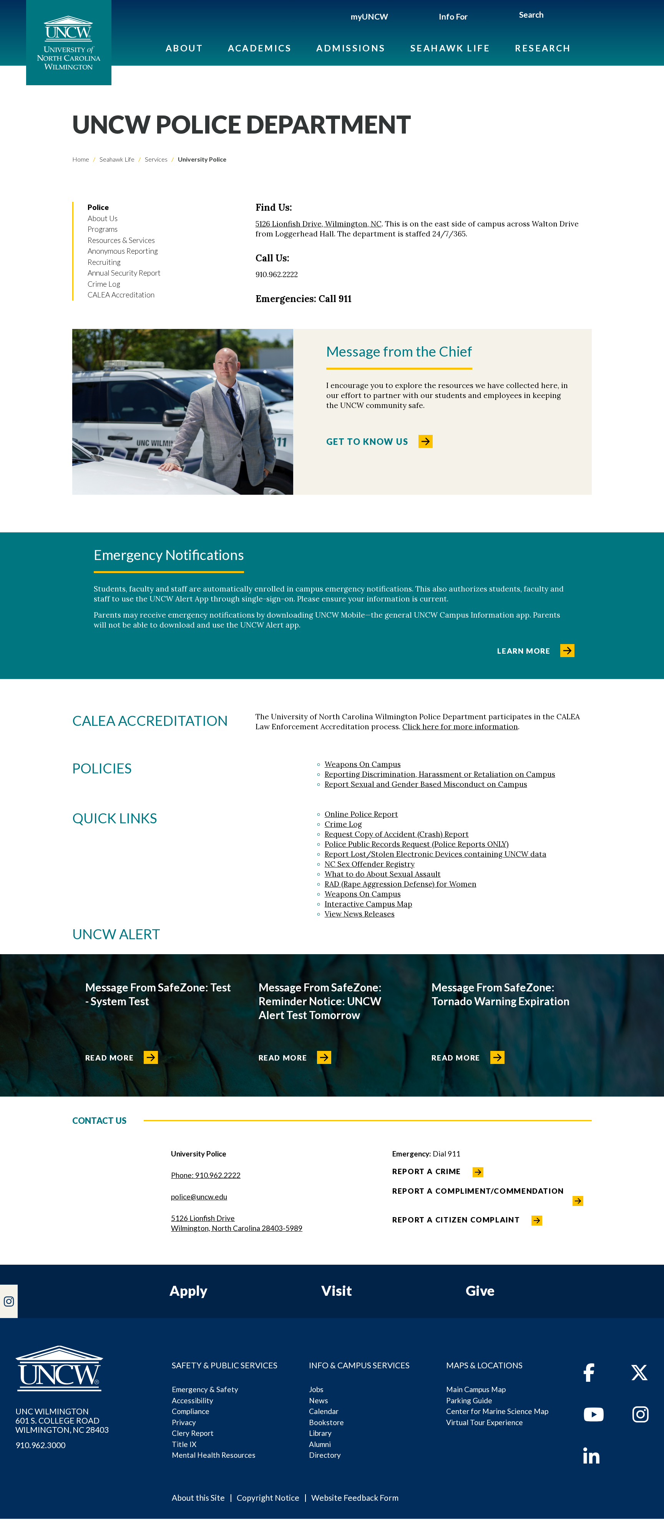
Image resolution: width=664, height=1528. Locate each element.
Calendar (324, 1411)
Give (480, 1290)
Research (543, 48)
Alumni (320, 1444)
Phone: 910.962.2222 (206, 1175)
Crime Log (104, 283)
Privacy (184, 1422)
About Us (103, 218)
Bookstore (326, 1422)
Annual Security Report (124, 272)
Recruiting (104, 262)
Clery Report (193, 1433)
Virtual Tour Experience (484, 1422)
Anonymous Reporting (123, 250)
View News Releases (360, 913)
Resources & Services (121, 240)
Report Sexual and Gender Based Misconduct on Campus (426, 784)
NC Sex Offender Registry (370, 864)
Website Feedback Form (354, 1497)
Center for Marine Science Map (497, 1411)
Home (80, 159)
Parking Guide (469, 1400)
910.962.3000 (40, 1445)
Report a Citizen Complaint (456, 1219)
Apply (188, 1290)
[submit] (553, 15)
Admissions (351, 48)
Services (156, 159)
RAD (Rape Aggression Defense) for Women (400, 884)
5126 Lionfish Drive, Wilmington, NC (319, 223)
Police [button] (98, 207)
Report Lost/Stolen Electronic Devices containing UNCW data (435, 854)
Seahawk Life (450, 48)
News (318, 1400)
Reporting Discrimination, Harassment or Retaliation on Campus (440, 774)
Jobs (316, 1389)
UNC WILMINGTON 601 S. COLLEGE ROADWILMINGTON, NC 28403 (62, 1420)
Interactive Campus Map (368, 904)
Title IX (184, 1444)
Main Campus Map (476, 1389)
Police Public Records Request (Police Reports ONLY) (417, 844)
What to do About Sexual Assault (383, 874)
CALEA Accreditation (121, 294)
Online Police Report (361, 814)
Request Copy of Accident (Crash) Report (397, 834)
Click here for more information (460, 726)
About (184, 48)
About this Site (198, 1497)
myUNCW (369, 16)
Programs (103, 229)
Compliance (190, 1411)
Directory (325, 1454)
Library (320, 1433)
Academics (260, 48)
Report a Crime (426, 1171)
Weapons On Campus (363, 764)
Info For (453, 16)
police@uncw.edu (199, 1196)
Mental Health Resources (214, 1454)
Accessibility (192, 1400)
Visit (336, 1290)
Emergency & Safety (205, 1389)
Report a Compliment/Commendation (478, 1190)
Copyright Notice (268, 1497)
